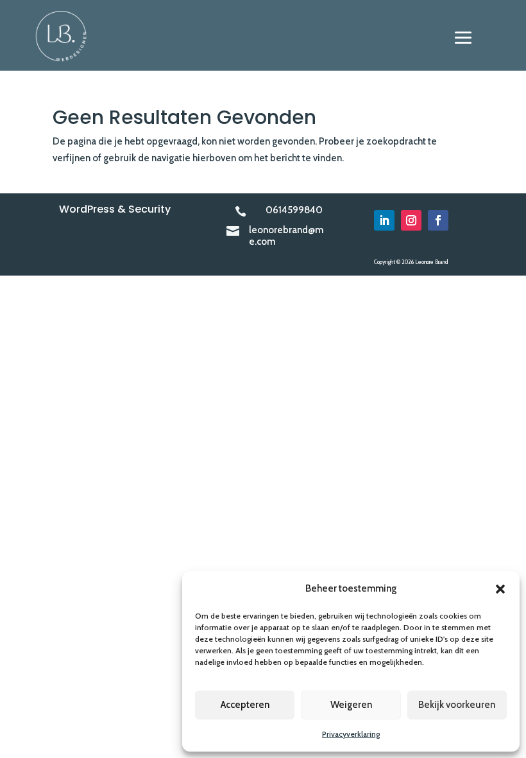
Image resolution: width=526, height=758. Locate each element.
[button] (500, 589)
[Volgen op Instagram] (411, 220)
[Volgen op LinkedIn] (384, 220)
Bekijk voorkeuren (456, 704)
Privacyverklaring (351, 734)
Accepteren (245, 704)
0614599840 (294, 210)
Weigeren (351, 704)
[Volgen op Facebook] (438, 220)
